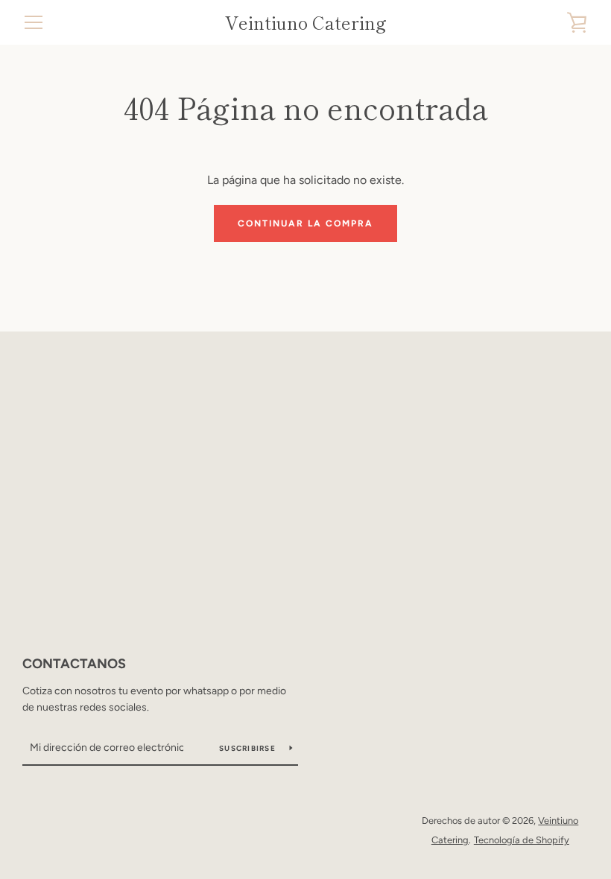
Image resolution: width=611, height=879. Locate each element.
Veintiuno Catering (306, 23)
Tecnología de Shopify (521, 839)
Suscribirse (248, 748)
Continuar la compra (305, 223)
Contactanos (74, 664)
